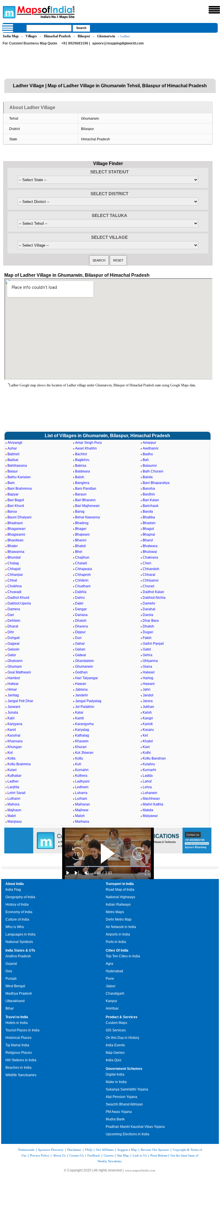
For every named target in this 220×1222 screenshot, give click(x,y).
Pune (110, 979)
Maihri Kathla (153, 804)
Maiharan (82, 804)
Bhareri (81, 540)
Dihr (10, 632)
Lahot (147, 781)
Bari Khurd (15, 506)
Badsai (12, 460)
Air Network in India (121, 927)
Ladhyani (82, 781)
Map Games (115, 1053)
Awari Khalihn (86, 448)
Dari (10, 615)
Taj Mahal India (17, 1045)
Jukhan (148, 707)
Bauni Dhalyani (19, 517)
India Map (11, 36)
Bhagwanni (16, 534)
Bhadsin (149, 523)
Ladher (13, 781)
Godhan (81, 672)
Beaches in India (18, 1068)
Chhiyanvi (150, 580)
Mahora (13, 804)
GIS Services (116, 1030)
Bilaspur (84, 36)
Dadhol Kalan (153, 592)
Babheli (13, 454)
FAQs (88, 1149)
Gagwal (13, 644)
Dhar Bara (151, 621)
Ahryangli (14, 443)
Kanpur (111, 1001)
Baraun (81, 494)
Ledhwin (82, 787)
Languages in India (20, 934)
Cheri (147, 563)
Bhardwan (15, 540)
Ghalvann (15, 661)
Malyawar (150, 816)
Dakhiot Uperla (19, 603)
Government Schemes (124, 1069)
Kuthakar (14, 776)
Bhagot (148, 529)
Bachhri (81, 454)
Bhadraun (15, 523)
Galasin (13, 649)
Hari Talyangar (86, 678)
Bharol (148, 540)
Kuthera (81, 776)
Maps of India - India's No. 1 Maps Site (8, 12)
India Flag (13, 890)
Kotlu (79, 758)
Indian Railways (118, 905)
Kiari (146, 747)
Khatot (148, 741)
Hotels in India (16, 1023)
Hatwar (13, 684)
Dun (78, 638)
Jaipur (110, 986)
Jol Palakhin (84, 707)
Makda (148, 810)
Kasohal (13, 735)
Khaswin (82, 741)
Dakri (79, 603)
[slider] (108, 866)
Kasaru (148, 730)
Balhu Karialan (19, 477)
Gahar (80, 644)
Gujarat (11, 964)
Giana (147, 667)
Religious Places (18, 1053)
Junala (12, 712)
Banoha (149, 489)
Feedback (93, 1155)
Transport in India (120, 884)
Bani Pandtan (85, 489)
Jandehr (81, 695)
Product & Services (122, 1017)
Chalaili (81, 563)
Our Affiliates (105, 1149)
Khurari (81, 747)
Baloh (79, 477)
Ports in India (116, 942)
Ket (145, 735)
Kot (10, 753)
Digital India (115, 1074)
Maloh (80, 816)
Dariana (81, 615)
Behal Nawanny (87, 517)
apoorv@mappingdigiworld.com (118, 43)
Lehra (147, 787)
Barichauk (150, 506)
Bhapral (149, 534)
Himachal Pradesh (57, 36)
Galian (80, 649)
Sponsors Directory (51, 1149)
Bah (146, 460)
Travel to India (16, 1017)
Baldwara (82, 471)
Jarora (148, 701)
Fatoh (147, 638)
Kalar (79, 712)
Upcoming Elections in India (127, 1134)
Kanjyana (14, 724)
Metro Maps (115, 912)
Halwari (149, 672)
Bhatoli (80, 546)
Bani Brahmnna (19, 489)
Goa (8, 971)
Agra (109, 964)
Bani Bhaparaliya (156, 483)
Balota (148, 477)
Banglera (82, 483)
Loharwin (150, 793)
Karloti (148, 724)
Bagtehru (82, 460)
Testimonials (26, 1149)
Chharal (149, 575)
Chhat (12, 580)
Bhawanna (15, 552)
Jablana (81, 690)
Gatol (147, 649)
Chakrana (150, 557)
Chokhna (14, 586)
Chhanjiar (15, 575)
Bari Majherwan (87, 506)
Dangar (81, 609)
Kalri (11, 718)
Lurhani (81, 799)
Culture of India (17, 919)
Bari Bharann (85, 500)
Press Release (159, 1155)
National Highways (120, 897)
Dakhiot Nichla (154, 598)
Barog (80, 512)
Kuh (78, 764)
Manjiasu (14, 822)
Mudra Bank (115, 1119)
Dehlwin (13, 621)
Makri (11, 816)
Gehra (147, 655)
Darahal (149, 609)
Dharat (12, 626)
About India (14, 884)
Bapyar (13, 494)
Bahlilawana (17, 466)
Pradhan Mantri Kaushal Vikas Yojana (135, 1127)
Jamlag (13, 695)
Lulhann (13, 799)
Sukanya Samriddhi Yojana (127, 1089)
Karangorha (84, 724)
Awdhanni (150, 448)
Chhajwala (83, 569)
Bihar (9, 1008)
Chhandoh (151, 569)
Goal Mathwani (19, 672)
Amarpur (149, 443)
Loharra (81, 793)
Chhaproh (83, 575)
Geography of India (20, 897)
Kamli (79, 718)
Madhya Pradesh (18, 993)
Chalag (13, 563)
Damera (13, 609)
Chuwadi (14, 592)
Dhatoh (148, 626)
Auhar (12, 448)
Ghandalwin (84, 661)
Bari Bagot (15, 500)
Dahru (80, 598)
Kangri (148, 718)
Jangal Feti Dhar (20, 701)
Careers (108, 1155)
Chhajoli (14, 569)
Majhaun (14, 810)
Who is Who (14, 927)
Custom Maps (116, 1023)
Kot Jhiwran (84, 753)
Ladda (148, 776)
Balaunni (150, 466)
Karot (11, 730)
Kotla (11, 758)
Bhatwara (150, 546)
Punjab (11, 979)
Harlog (148, 678)
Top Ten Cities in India (123, 956)
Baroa (12, 512)
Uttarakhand (15, 1001)
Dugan (148, 632)
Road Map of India (120, 890)
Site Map (123, 1155)
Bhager (81, 529)
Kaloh (147, 712)
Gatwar (80, 655)
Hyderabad (114, 971)
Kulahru (149, 764)
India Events (115, 1045)
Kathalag (82, 735)
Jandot (148, 695)
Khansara (15, 741)
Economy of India (18, 912)
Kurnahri (82, 770)
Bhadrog (82, 523)
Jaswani (13, 707)
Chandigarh (115, 993)
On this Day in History (122, 1038)
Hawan (80, 684)
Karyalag (82, 730)
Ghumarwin (106, 36)
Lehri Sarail (16, 793)
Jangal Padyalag (88, 701)
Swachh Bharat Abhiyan (124, 1104)
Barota (148, 512)
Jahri (146, 690)
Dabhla (81, 592)
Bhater (12, 546)
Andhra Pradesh (18, 956)
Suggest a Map (127, 1149)
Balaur (12, 471)
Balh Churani (153, 471)
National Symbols (19, 942)
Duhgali (13, 638)
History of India (17, 905)
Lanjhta (13, 787)
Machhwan (151, 799)
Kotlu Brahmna (19, 764)
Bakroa (80, 466)
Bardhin (149, 494)
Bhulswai (150, 552)
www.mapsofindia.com (140, 1170)
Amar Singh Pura (88, 443)
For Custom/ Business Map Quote (30, 43)
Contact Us (76, 1155)
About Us (59, 1155)
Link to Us (140, 1155)
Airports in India (118, 934)
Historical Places (18, 1038)
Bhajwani (82, 534)
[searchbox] (49, 28)
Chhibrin (82, 580)
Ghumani (14, 667)
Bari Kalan (151, 500)
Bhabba (149, 517)
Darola (148, 615)
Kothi (147, 753)
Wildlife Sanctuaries (20, 1075)
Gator (11, 655)
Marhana (82, 822)
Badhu (148, 454)
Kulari (12, 770)
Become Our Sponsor (155, 1149)
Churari (148, 586)
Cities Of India (117, 950)
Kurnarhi (149, 770)
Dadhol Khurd (18, 598)
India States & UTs (20, 950)
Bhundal (14, 557)
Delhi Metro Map (118, 919)
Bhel (78, 552)
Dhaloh (81, 621)
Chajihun (82, 557)
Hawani (149, 684)
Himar (12, 690)
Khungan (14, 747)
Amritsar (112, 1008)
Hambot (13, 678)
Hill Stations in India (20, 1060)
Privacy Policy (39, 1155)
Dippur (80, 632)
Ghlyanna (150, 661)
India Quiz (113, 1060)
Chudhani (83, 586)
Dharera (81, 626)
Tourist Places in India (22, 1030)
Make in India (116, 1082)
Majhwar (82, 810)
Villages (31, 36)
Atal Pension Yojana (121, 1097)
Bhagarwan (16, 529)
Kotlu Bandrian (154, 758)
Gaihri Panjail (153, 644)
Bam (11, 483)
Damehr (149, 603)
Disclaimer (74, 1149)
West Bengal (15, 986)
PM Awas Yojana (119, 1112)
